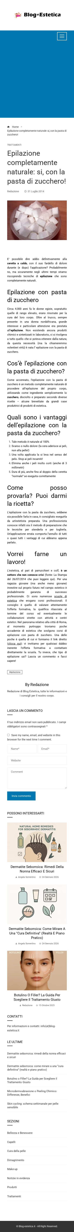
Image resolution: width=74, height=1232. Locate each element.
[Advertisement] (37, 81)
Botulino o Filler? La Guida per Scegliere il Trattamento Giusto (37, 997)
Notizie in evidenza (18, 1178)
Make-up (12, 1169)
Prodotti (12, 1187)
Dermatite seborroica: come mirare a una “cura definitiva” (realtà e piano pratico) (37, 933)
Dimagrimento (15, 1160)
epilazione (15, 672)
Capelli (11, 1142)
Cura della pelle (16, 1151)
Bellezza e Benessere (20, 1133)
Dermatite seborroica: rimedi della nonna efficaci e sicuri (37, 869)
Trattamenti (14, 145)
